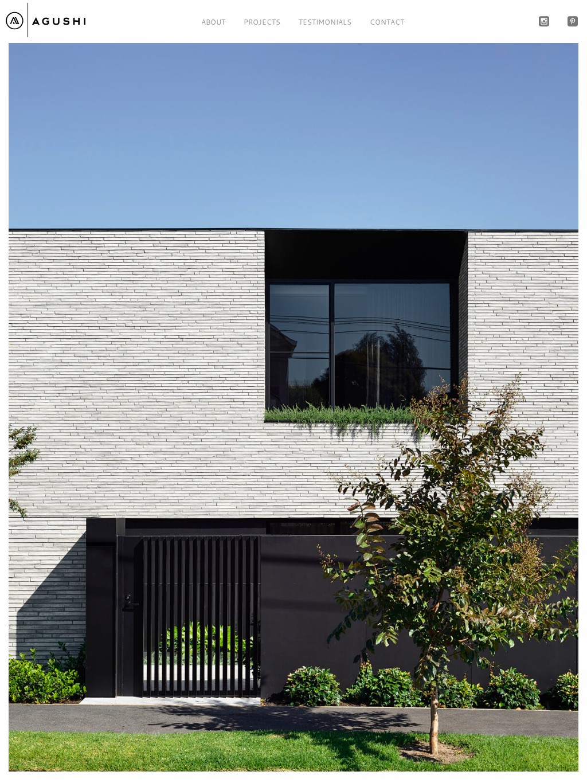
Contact (387, 21)
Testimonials (325, 21)
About (213, 21)
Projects (262, 21)
